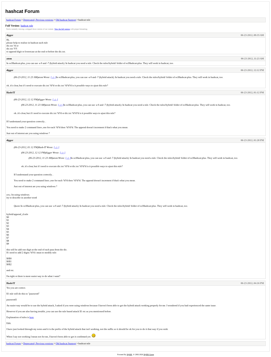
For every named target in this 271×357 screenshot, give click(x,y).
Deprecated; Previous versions (38, 19)
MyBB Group (149, 354)
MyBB (129, 354)
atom (9, 58)
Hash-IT (10, 92)
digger (9, 35)
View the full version (62, 29)
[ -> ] (53, 77)
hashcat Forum (22, 11)
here (31, 317)
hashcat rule (27, 25)
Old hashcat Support (66, 19)
